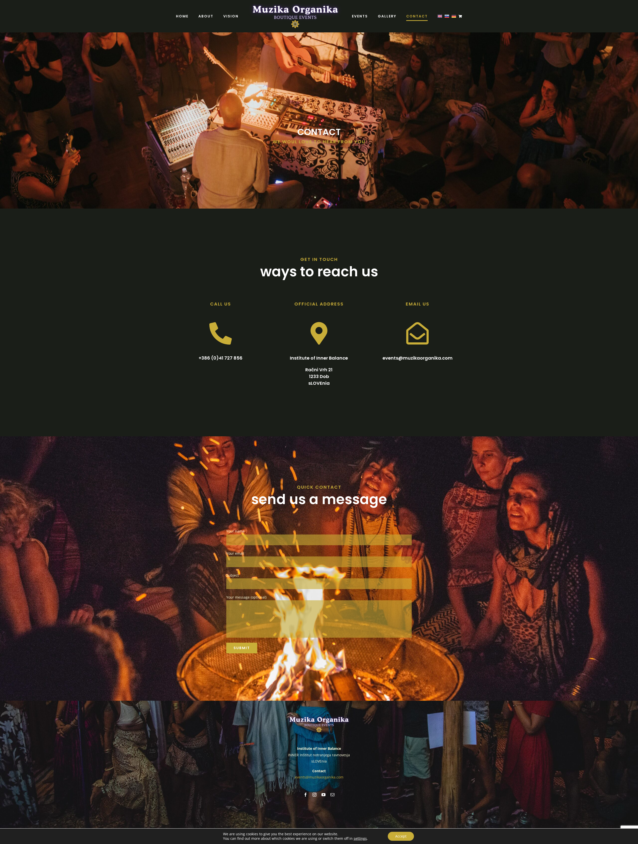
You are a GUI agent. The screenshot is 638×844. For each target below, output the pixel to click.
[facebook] (306, 795)
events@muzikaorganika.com (319, 777)
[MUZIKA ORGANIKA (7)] (319, 717)
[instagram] (315, 795)
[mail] (332, 795)
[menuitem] (418, 16)
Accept (400, 836)
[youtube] (323, 795)
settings (360, 838)
